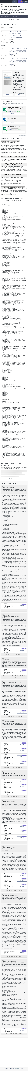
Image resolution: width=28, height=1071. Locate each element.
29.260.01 (18, 796)
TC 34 (20, 890)
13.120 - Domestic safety (15, 31)
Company (12, 1068)
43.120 (15, 956)
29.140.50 (15, 890)
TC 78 (23, 796)
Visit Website (14, 114)
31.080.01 (15, 842)
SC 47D (20, 842)
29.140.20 (13, 796)
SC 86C (20, 1033)
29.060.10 (22, 675)
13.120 (12, 16)
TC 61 (21, 16)
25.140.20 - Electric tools (15, 33)
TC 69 (19, 956)
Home (7, 1068)
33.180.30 (15, 1033)
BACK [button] (1, 16)
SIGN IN (25, 1)
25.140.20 (17, 16)
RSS (22, 1068)
